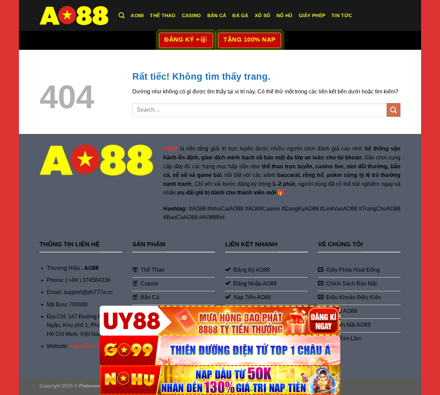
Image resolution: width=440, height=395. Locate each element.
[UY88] (220, 321)
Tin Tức (341, 15)
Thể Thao (162, 15)
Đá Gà (240, 15)
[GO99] (220, 350)
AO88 (137, 15)
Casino (191, 15)
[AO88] (74, 15)
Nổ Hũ (284, 15)
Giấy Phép (312, 15)
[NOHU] (220, 380)
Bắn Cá (217, 15)
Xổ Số (262, 15)
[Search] (121, 16)
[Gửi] (393, 109)
